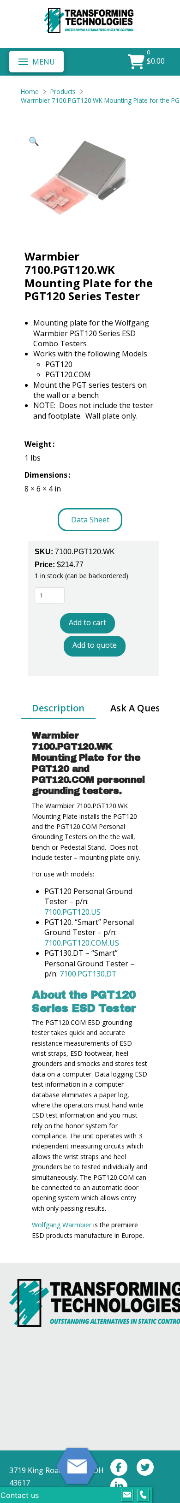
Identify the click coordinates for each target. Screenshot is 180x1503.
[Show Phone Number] (143, 1495)
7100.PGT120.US (73, 912)
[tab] (58, 708)
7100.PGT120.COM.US (81, 943)
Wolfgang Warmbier (61, 1224)
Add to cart (87, 622)
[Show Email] (127, 1495)
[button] (36, 61)
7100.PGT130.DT (87, 974)
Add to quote (94, 645)
